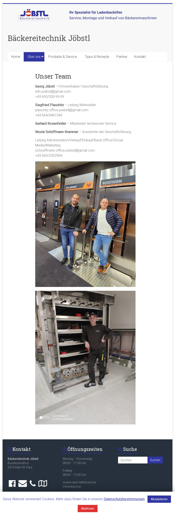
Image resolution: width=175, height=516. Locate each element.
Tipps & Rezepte (97, 57)
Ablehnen (87, 508)
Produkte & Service (62, 57)
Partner (122, 57)
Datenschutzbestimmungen (124, 499)
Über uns (34, 57)
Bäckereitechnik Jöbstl (49, 38)
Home (15, 57)
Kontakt (140, 57)
